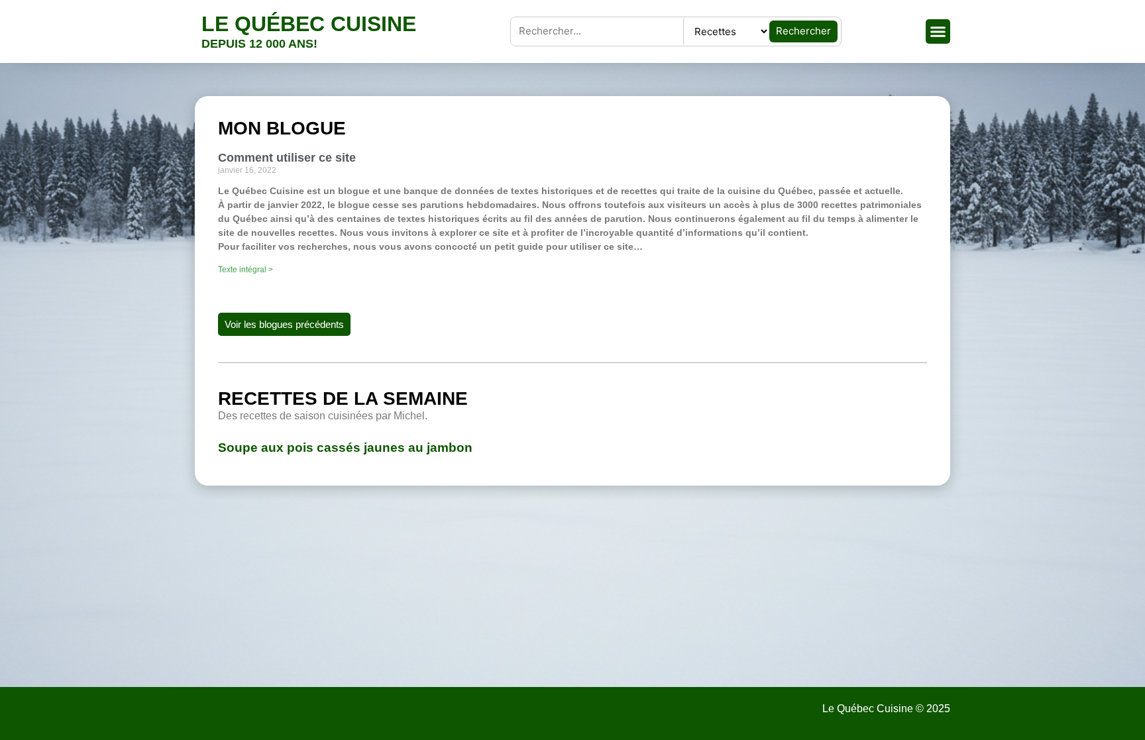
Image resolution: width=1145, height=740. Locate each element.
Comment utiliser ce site (287, 157)
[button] (938, 31)
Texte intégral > (245, 269)
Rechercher (803, 31)
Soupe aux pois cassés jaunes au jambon (345, 447)
